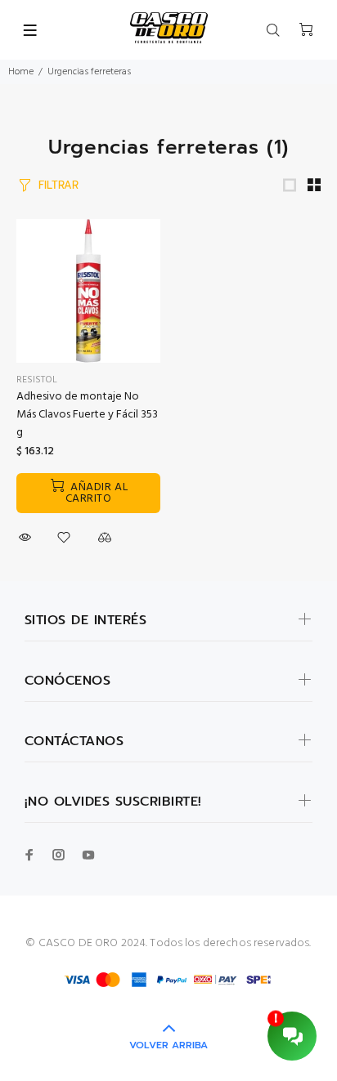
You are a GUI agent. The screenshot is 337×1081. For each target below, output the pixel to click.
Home (21, 72)
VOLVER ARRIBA (168, 1045)
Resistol (36, 380)
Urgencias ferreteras (89, 72)
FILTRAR (58, 185)
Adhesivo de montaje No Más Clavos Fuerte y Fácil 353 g (87, 414)
